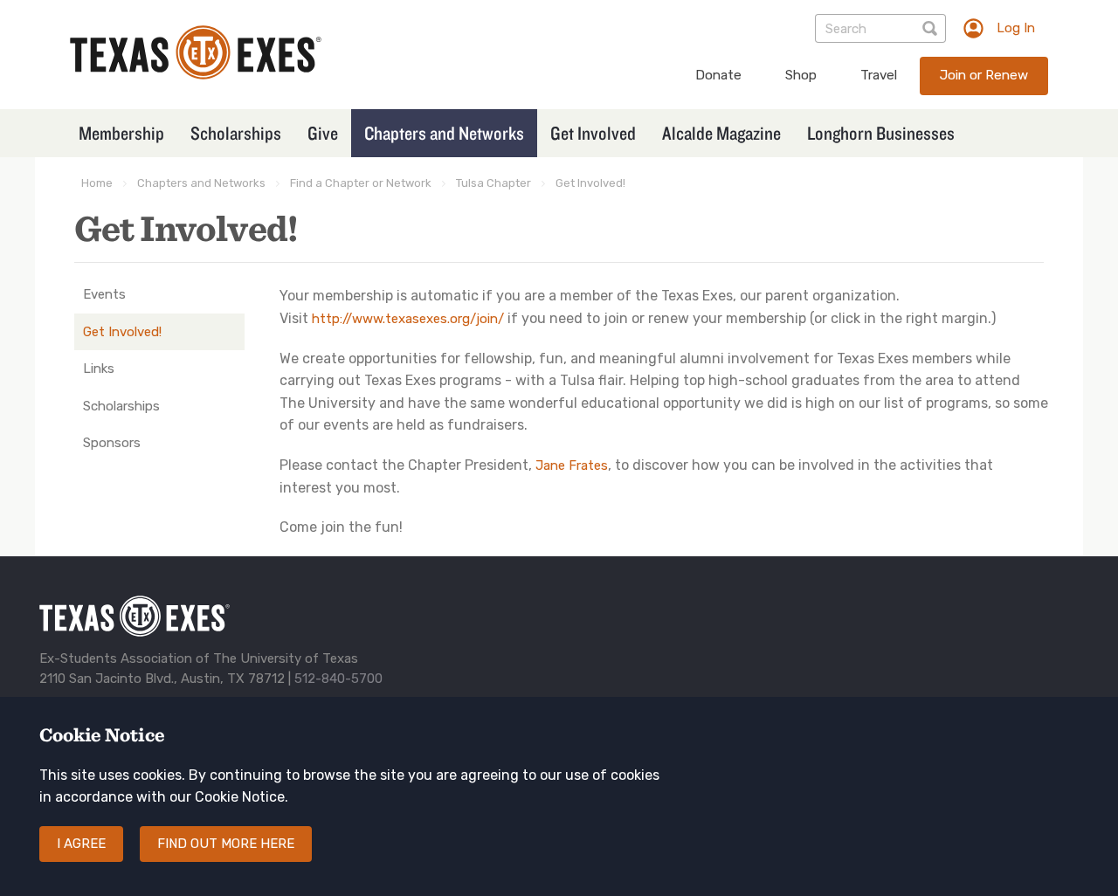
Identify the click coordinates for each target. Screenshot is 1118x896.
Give (322, 132)
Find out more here (225, 843)
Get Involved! (590, 183)
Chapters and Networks (444, 132)
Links (98, 368)
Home (97, 183)
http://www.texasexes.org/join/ (408, 319)
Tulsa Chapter (493, 183)
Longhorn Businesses (881, 132)
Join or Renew (984, 75)
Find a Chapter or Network (360, 183)
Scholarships (235, 132)
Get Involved (593, 132)
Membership (121, 132)
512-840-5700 (338, 678)
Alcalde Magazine (721, 132)
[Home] (195, 74)
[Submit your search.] (931, 28)
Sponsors (112, 443)
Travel (878, 75)
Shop (801, 75)
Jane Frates (571, 465)
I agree (81, 843)
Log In (1016, 28)
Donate (718, 75)
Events (104, 294)
